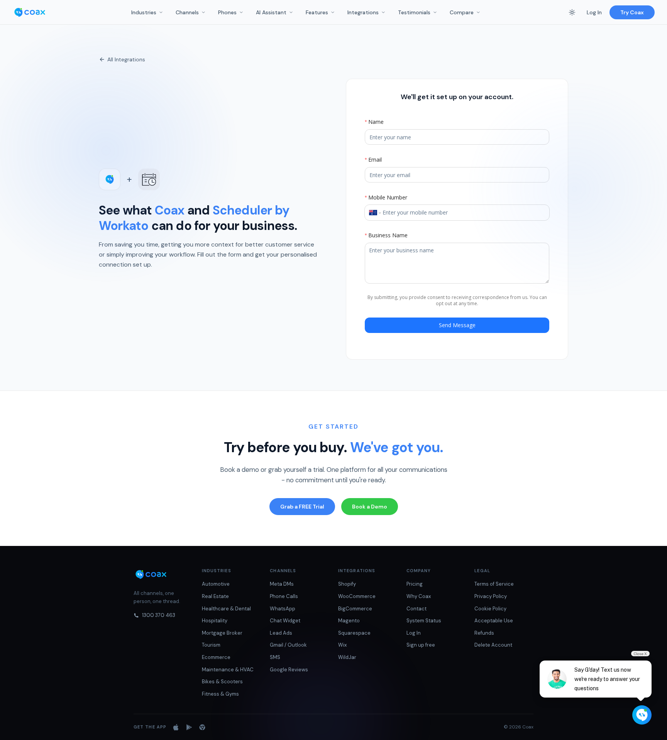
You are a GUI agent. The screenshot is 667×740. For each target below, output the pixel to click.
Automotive (216, 584)
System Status (423, 620)
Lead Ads (281, 633)
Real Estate (215, 596)
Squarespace (354, 633)
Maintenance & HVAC (228, 669)
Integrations (363, 12)
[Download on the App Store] (176, 727)
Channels (187, 12)
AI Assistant (271, 12)
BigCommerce (355, 608)
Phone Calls (284, 596)
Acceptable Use (493, 620)
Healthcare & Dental (226, 608)
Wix (342, 645)
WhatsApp (282, 608)
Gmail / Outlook (288, 645)
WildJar (347, 657)
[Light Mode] (572, 12)
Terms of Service (494, 584)
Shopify (347, 584)
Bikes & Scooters (222, 681)
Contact (416, 608)
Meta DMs (282, 584)
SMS (275, 657)
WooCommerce (357, 596)
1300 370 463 (158, 615)
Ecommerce (216, 657)
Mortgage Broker (222, 633)
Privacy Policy (490, 596)
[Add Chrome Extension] (202, 727)
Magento (349, 620)
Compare (462, 12)
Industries (143, 12)
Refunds (484, 633)
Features (317, 12)
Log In (594, 12)
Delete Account (493, 645)
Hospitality (214, 620)
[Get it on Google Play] (189, 727)
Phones (227, 12)
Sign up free (420, 645)
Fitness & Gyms (220, 694)
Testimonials (414, 12)
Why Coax (418, 596)
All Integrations (126, 59)
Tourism (211, 645)
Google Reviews (289, 669)
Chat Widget (285, 620)
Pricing (414, 584)
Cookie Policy (490, 608)
